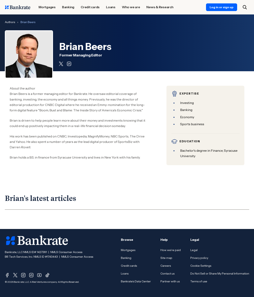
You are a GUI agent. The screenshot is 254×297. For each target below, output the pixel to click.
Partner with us (170, 281)
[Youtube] (39, 275)
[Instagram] (23, 275)
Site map (166, 258)
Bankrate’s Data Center (136, 281)
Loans (125, 273)
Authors (10, 22)
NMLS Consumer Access (66, 252)
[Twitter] (15, 275)
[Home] (18, 7)
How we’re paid (170, 250)
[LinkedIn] (31, 275)
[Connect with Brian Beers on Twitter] (61, 63)
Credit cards (129, 266)
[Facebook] (7, 275)
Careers (165, 266)
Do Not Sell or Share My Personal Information (219, 273)
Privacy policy (199, 258)
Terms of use (198, 281)
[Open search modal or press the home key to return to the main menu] (244, 7)
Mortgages (128, 250)
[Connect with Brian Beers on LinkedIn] (69, 63)
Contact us (167, 273)
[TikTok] (47, 275)
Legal (194, 250)
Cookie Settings (200, 266)
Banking (126, 258)
